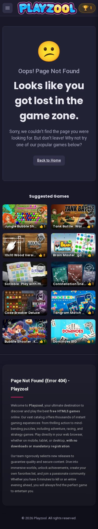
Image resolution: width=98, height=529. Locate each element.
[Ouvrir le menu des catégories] (8, 8)
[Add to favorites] (40, 210)
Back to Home (49, 160)
